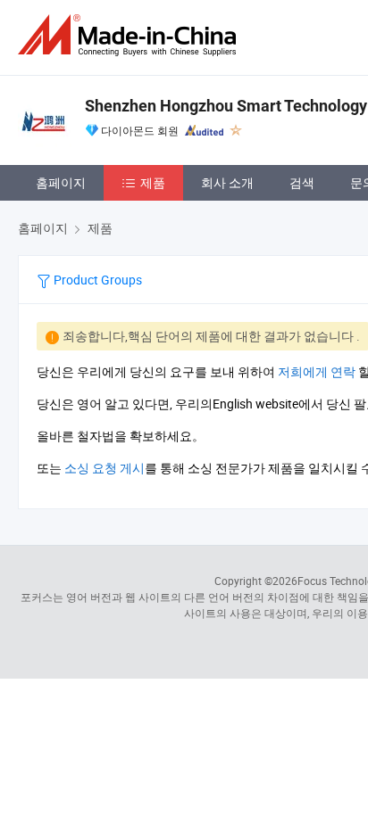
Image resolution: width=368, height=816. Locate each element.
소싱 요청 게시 (104, 467)
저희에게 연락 (316, 371)
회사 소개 (227, 182)
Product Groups (96, 279)
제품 (152, 182)
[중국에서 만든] (130, 35)
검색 (301, 182)
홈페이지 (61, 182)
